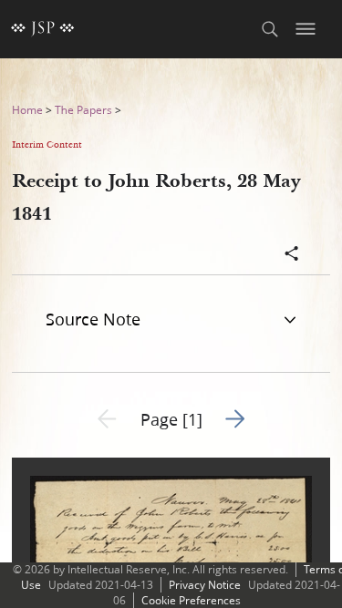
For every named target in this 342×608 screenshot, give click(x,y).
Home (27, 110)
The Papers (83, 110)
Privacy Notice (205, 585)
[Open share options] (292, 255)
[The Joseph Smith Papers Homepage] (43, 29)
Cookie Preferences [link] (191, 600)
